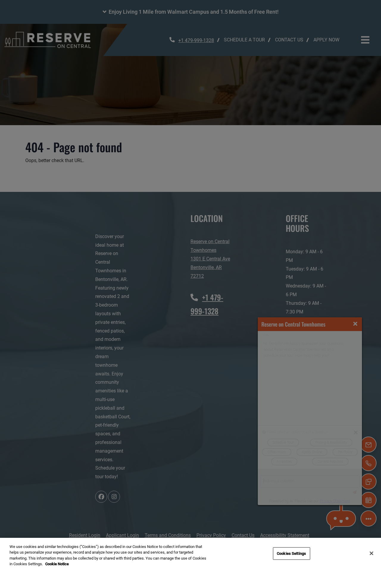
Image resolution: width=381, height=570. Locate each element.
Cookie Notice (57, 564)
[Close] (371, 553)
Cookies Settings (291, 553)
